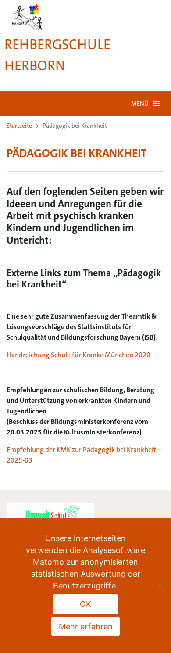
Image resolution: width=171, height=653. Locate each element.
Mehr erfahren (86, 626)
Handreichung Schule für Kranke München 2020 (78, 354)
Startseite (19, 125)
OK (85, 604)
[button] (140, 103)
